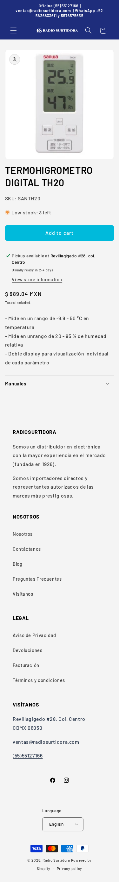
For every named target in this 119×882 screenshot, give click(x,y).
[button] (13, 30)
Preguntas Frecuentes (37, 579)
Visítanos (23, 594)
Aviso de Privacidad (34, 635)
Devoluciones (28, 650)
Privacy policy (69, 868)
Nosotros (23, 534)
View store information (37, 279)
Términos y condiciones (39, 680)
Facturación (26, 665)
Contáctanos (27, 549)
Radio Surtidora (56, 860)
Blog (18, 564)
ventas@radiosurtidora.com (46, 742)
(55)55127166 (28, 755)
